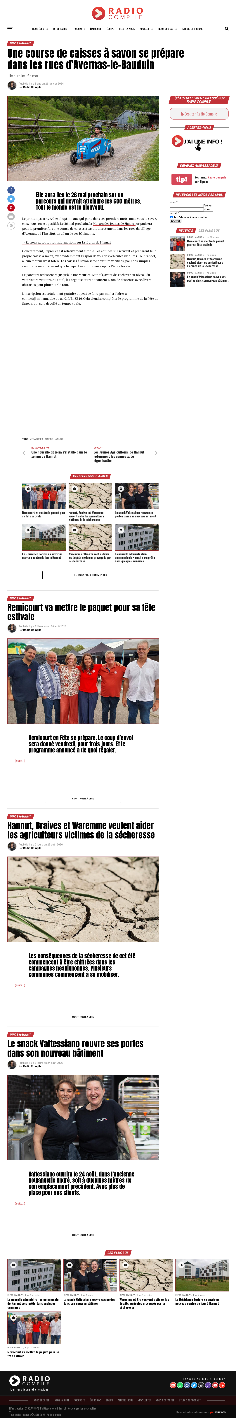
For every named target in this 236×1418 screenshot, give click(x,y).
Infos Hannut (54, 439)
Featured (37, 439)
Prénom (208, 205)
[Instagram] (201, 1385)
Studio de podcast (193, 29)
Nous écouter (40, 29)
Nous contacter (167, 29)
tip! (181, 179)
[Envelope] (173, 1385)
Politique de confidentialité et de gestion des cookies (68, 1408)
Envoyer (175, 220)
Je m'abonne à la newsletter (190, 217)
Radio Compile (32, 87)
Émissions (95, 29)
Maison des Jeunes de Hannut (114, 223)
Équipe (110, 29)
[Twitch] (208, 1385)
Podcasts (79, 29)
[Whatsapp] (180, 1385)
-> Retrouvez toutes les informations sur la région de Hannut (66, 242)
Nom (174, 202)
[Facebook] (187, 1385)
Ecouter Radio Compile (200, 114)
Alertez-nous (127, 29)
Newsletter (146, 29)
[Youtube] (215, 1385)
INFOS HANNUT (61, 29)
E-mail (174, 213)
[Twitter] (194, 1385)
